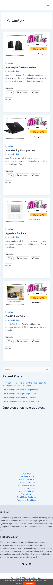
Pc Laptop (9, 63)
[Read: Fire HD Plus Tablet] (26, 294)
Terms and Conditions (26, 500)
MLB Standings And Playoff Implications (19, 393)
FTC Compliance (26, 488)
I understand (29, 583)
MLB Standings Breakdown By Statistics (19, 397)
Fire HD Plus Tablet (15, 316)
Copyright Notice (26, 479)
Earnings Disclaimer (26, 485)
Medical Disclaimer (26, 491)
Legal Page (26, 473)
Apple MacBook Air (15, 233)
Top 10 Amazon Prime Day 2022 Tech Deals (21, 402)
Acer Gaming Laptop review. (20, 150)
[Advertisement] (26, 439)
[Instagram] (30, 564)
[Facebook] (23, 564)
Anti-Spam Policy (26, 476)
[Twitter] (26, 564)
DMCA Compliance (27, 482)
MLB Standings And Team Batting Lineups (20, 390)
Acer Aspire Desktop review (20, 67)
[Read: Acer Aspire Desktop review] (26, 45)
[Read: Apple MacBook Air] (26, 211)
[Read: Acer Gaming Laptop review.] (26, 128)
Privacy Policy (26, 494)
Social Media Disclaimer (26, 497)
